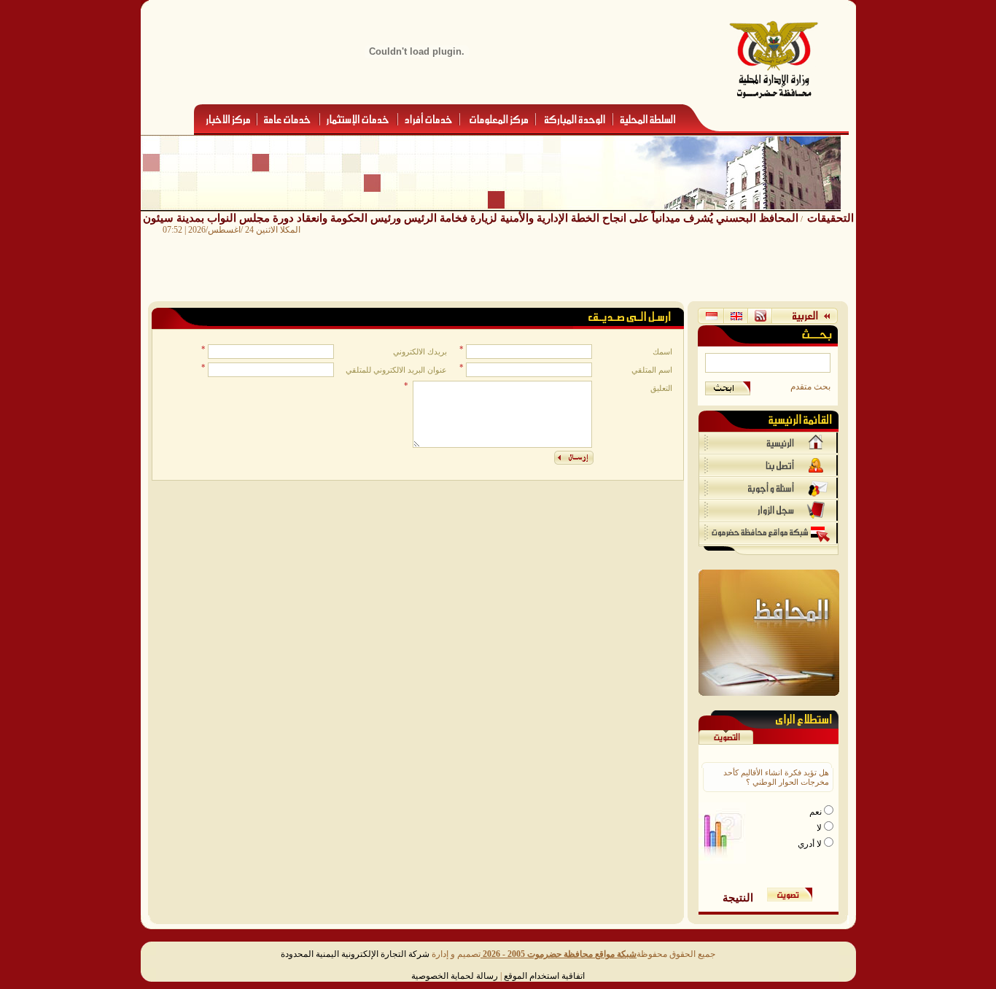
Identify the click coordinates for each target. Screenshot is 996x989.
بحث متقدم (810, 386)
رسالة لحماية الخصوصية (454, 976)
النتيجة (738, 897)
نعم (816, 812)
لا (820, 828)
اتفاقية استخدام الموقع (544, 976)
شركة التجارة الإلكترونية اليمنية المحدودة (355, 954)
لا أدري (811, 844)
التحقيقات (830, 218)
